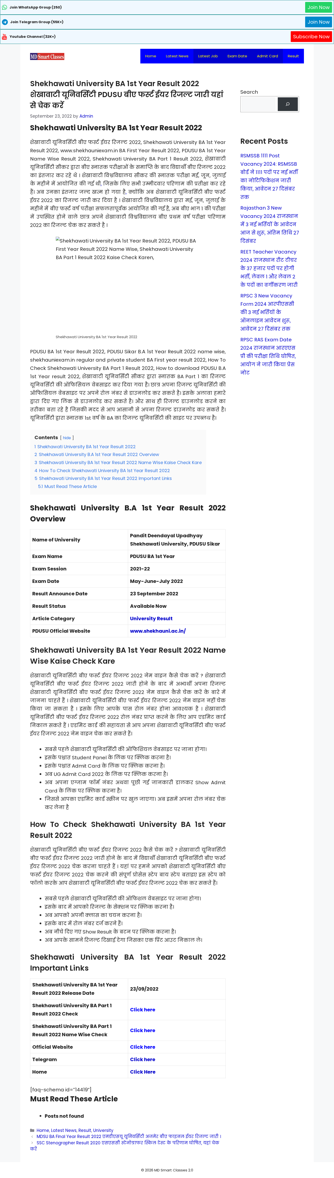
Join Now (319, 7)
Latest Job (208, 56)
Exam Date (237, 56)
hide (67, 438)
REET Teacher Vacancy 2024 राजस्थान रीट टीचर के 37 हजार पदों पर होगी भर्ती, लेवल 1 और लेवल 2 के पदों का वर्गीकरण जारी (269, 268)
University (103, 1130)
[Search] (288, 104)
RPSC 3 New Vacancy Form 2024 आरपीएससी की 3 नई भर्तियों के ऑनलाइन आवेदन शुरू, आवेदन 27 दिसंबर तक (267, 312)
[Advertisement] (167, 1168)
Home (150, 56)
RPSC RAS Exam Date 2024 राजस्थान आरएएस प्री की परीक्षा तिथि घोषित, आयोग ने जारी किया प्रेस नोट (268, 356)
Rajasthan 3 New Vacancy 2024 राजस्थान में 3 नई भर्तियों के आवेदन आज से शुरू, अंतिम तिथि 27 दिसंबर (269, 224)
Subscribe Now (311, 36)
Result (293, 56)
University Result (151, 618)
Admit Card (267, 56)
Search (249, 92)
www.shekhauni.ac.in (157, 631)
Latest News (177, 56)
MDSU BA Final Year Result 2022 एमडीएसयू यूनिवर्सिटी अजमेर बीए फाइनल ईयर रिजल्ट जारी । (129, 1136)
